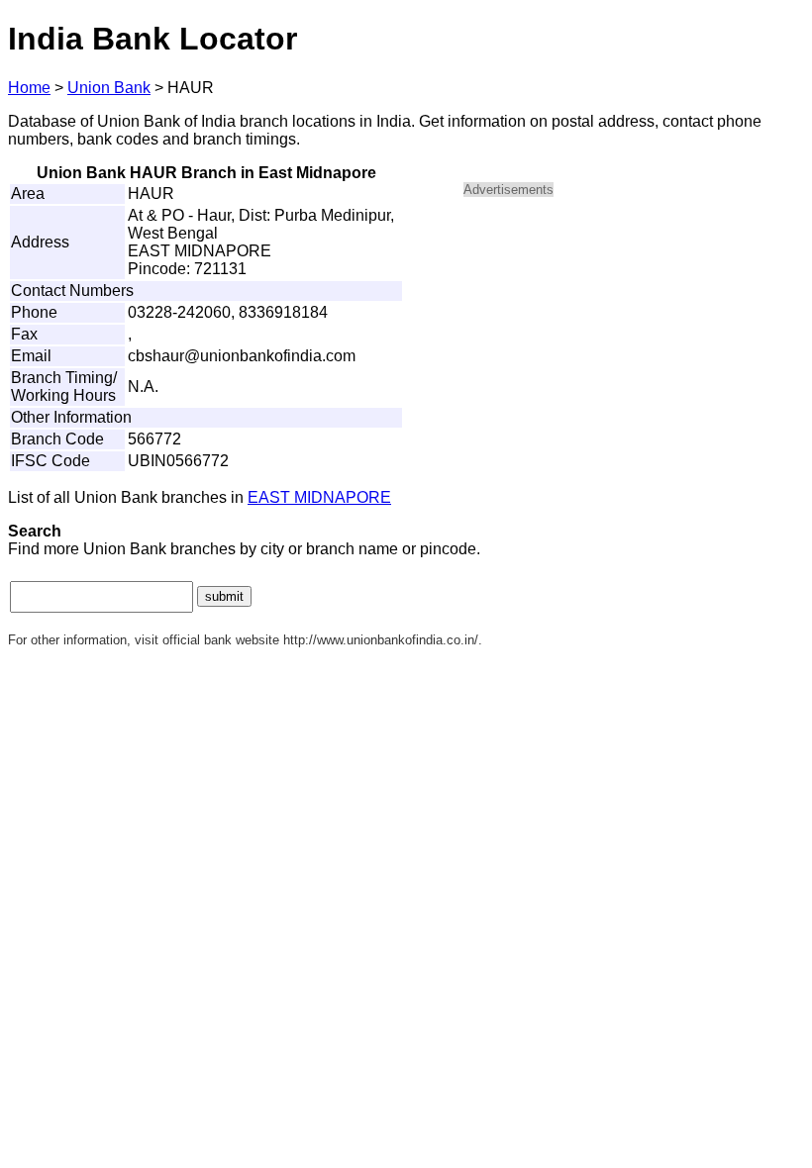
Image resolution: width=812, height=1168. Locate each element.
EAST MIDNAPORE (319, 497)
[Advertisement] (631, 352)
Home (29, 87)
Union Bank (109, 87)
